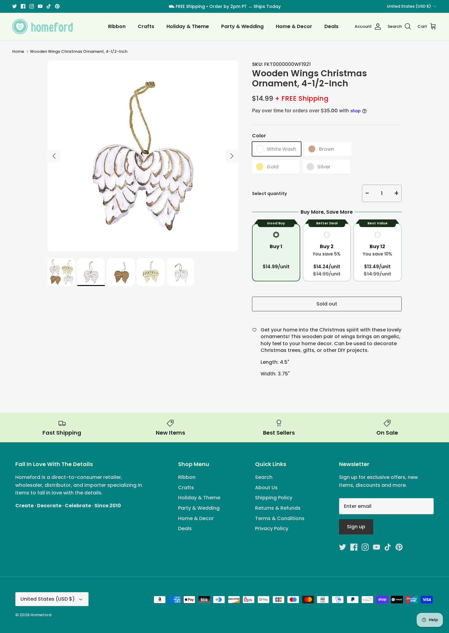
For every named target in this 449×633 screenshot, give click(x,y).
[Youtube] (229, 360)
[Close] (284, 265)
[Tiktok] (237, 360)
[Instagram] (220, 360)
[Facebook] (211, 360)
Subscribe (224, 340)
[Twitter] (202, 360)
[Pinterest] (246, 360)
